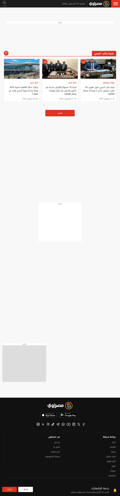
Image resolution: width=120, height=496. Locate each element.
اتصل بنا (56, 447)
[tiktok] (53, 424)
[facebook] (83, 424)
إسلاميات (112, 475)
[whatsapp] (63, 424)
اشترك (9, 489)
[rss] (43, 424)
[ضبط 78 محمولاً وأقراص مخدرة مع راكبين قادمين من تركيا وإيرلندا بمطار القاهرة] (60, 69)
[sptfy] (48, 424)
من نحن (57, 442)
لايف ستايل (111, 456)
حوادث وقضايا (109, 82)
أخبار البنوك (111, 461)
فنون (114, 466)
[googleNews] (38, 424)
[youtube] (68, 424)
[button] (115, 3)
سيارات (113, 471)
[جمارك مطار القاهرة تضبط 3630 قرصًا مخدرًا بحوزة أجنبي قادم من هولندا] (22, 69)
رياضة (113, 452)
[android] (68, 415)
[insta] (73, 424)
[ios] (48, 415)
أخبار (114, 442)
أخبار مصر (72, 82)
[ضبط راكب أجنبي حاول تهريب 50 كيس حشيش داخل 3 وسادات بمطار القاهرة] (98, 69)
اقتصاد (113, 447)
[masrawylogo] (60, 405)
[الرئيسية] (99, 4)
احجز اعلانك (55, 452)
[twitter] (78, 424)
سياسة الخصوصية (53, 456)
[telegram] (58, 424)
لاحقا (26, 489)
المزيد (60, 113)
